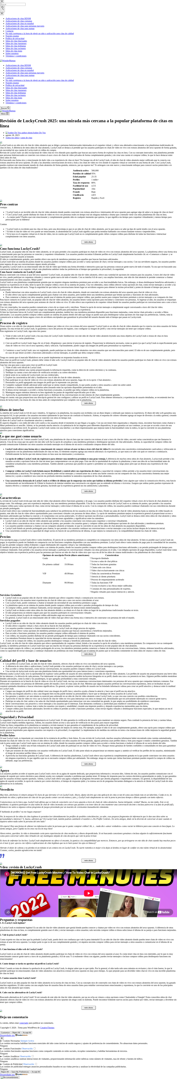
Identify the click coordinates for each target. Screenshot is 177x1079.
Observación (27, 1048)
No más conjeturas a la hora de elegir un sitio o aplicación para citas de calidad (40, 80)
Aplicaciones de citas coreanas (19, 68)
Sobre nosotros (12, 100)
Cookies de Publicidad (12, 1064)
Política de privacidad (15, 85)
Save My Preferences (20, 1072)
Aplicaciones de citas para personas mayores (25, 73)
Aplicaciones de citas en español (20, 70)
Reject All (16, 1033)
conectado (23, 1023)
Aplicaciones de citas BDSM (18, 65)
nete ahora (88, 242)
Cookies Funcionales (12, 1048)
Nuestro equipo (12, 83)
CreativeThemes (47, 1027)
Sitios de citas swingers (16, 95)
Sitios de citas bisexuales (16, 88)
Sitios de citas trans (14, 98)
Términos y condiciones (16, 103)
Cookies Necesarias (11, 1041)
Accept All (27, 1033)
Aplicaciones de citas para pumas (20, 75)
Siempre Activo (27, 1041)
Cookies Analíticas (11, 1056)
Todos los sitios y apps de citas (19, 138)
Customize (5, 1033)
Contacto (9, 78)
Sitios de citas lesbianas (16, 93)
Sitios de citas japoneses (16, 90)
